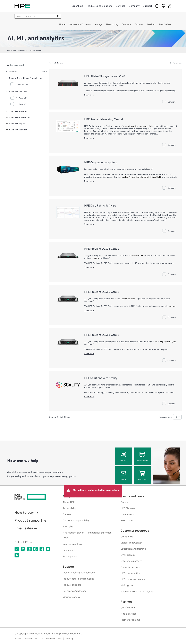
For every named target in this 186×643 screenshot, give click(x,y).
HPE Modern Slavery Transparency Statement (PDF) (87, 535)
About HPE (69, 502)
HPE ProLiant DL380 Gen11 (101, 291)
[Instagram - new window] (29, 549)
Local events (128, 514)
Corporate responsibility (76, 520)
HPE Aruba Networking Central (103, 119)
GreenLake (77, 5)
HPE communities (130, 573)
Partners (127, 601)
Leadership (69, 550)
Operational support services (79, 572)
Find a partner (128, 613)
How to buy (142, 479)
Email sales (24, 528)
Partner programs (130, 619)
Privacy (18, 638)
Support (147, 5)
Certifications (128, 607)
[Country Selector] (163, 5)
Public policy (70, 556)
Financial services (130, 567)
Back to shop (11, 50)
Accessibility (69, 508)
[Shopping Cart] (157, 5)
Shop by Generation (18, 129)
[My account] (169, 5)
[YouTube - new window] (48, 549)
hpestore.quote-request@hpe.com (59, 476)
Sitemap (69, 638)
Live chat (123, 460)
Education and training (133, 548)
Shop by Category (17, 123)
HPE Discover (128, 508)
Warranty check (71, 597)
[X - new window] (23, 549)
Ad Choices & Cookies (51, 638)
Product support (142, 460)
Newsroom (127, 520)
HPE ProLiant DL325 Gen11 (101, 248)
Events (124, 502)
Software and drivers (74, 590)
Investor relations (72, 544)
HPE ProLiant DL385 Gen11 (101, 334)
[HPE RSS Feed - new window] (17, 555)
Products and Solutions (99, 5)
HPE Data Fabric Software (100, 205)
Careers (67, 514)
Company (134, 5)
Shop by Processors (18, 111)
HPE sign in (127, 585)
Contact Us (127, 536)
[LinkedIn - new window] (17, 549)
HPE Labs (68, 526)
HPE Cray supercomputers (100, 162)
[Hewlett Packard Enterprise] (22, 5)
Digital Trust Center (131, 542)
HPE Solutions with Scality (100, 378)
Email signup (128, 554)
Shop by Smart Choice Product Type (25, 77)
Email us (123, 479)
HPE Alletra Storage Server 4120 (104, 76)
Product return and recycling (78, 578)
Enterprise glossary (131, 560)
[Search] (58, 16)
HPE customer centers (133, 579)
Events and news (132, 496)
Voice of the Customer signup (137, 591)
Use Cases (21, 50)
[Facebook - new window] (42, 549)
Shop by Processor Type (20, 117)
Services (120, 5)
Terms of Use (31, 638)
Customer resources (135, 530)
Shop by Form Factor (18, 91)
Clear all (44, 71)
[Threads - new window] (35, 549)
